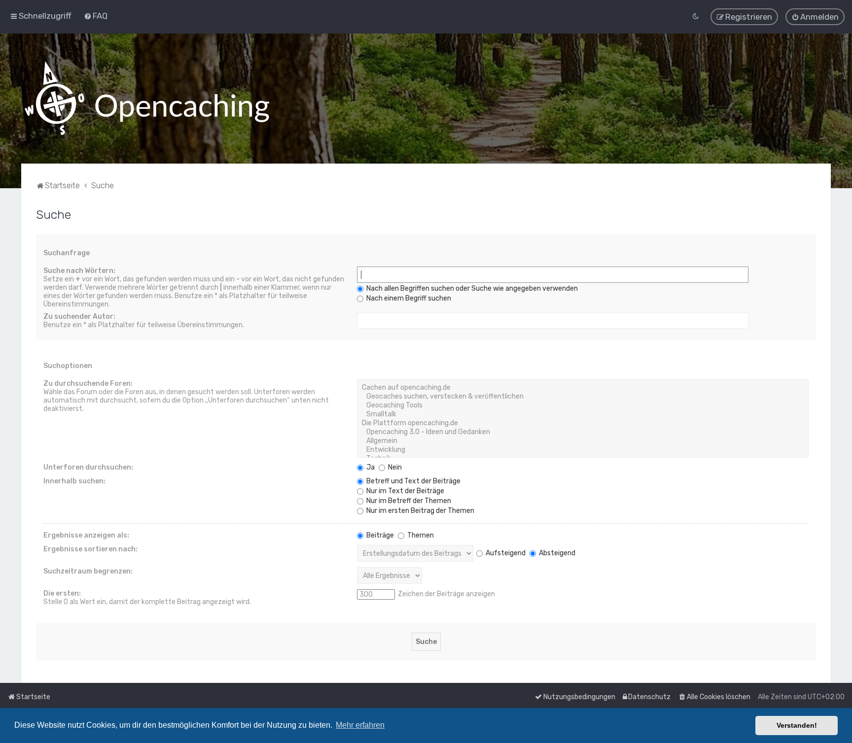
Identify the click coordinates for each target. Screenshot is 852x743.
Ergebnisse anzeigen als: (86, 535)
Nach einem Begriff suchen (408, 298)
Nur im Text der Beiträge (404, 491)
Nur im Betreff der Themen (408, 501)
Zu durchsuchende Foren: (88, 383)
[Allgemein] (582, 441)
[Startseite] (147, 98)
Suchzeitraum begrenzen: (88, 571)
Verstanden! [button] (797, 725)
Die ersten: (62, 593)
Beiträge (379, 535)
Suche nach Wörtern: (79, 271)
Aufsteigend (505, 553)
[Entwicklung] (582, 449)
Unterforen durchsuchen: (88, 467)
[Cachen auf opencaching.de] (582, 387)
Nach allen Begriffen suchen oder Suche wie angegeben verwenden (471, 288)
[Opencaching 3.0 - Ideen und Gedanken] (582, 432)
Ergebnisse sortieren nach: (90, 549)
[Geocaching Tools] (582, 405)
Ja (370, 467)
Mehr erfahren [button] (360, 725)
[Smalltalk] (582, 414)
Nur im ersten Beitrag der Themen (419, 511)
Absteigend (556, 553)
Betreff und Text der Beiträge (413, 481)
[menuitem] (95, 15)
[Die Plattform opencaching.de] (582, 423)
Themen (420, 535)
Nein (394, 467)
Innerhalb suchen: (74, 481)
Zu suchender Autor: (79, 316)
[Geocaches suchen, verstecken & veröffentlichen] (582, 396)
